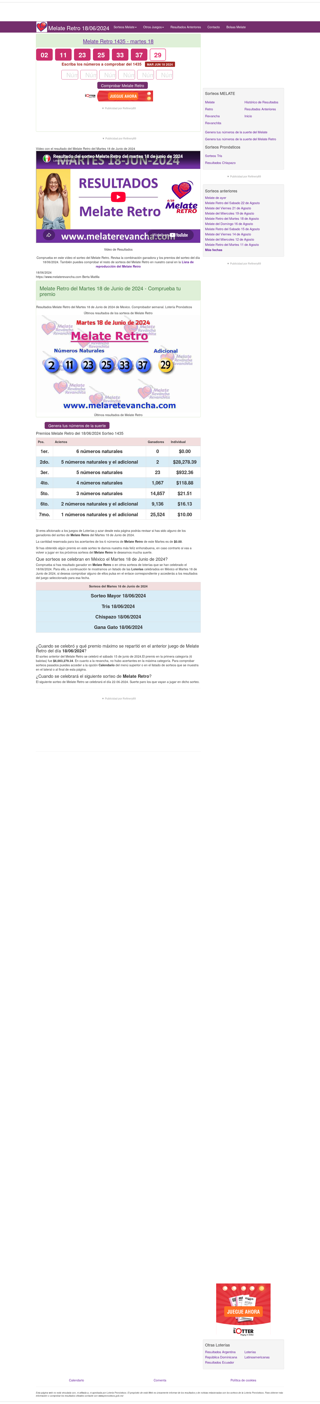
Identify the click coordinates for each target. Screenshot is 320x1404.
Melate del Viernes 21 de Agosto (228, 208)
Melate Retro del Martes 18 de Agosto (232, 218)
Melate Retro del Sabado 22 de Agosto (232, 202)
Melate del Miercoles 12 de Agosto (229, 239)
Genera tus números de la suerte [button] (77, 425)
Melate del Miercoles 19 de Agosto (229, 213)
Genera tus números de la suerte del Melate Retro (240, 139)
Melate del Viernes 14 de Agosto (228, 234)
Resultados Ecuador (219, 1362)
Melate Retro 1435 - (118, 41)
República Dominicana (221, 1357)
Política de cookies (243, 1380)
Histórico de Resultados (261, 102)
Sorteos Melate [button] (124, 27)
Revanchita (213, 123)
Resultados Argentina (220, 1351)
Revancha (212, 116)
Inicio (248, 116)
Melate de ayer (215, 197)
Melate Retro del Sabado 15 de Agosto (232, 229)
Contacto (213, 27)
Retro (209, 109)
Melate (210, 102)
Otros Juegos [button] (152, 27)
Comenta (160, 1380)
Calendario (76, 1380)
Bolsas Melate (236, 27)
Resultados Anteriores (185, 27)
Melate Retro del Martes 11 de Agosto (232, 244)
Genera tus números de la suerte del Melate (236, 132)
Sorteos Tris (213, 155)
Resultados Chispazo (220, 162)
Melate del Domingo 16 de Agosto (229, 223)
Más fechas (213, 249)
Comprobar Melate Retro (122, 85)
